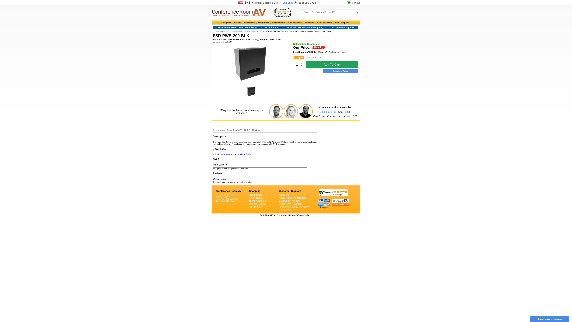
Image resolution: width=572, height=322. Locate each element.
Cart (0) (356, 2)
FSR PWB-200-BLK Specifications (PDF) (233, 154)
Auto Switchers (295, 22)
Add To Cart (332, 64)
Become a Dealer (271, 2)
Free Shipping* (301, 52)
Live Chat (288, 2)
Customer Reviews (289, 200)
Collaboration (278, 22)
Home (215, 31)
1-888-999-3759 (327, 112)
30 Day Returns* (318, 52)
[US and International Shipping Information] (244, 2)
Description (219, 130)
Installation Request (290, 203)
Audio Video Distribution (292, 197)
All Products (256, 206)
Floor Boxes (263, 22)
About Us (284, 194)
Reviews (256, 130)
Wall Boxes (251, 31)
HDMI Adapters (342, 22)
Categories (226, 22)
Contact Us (285, 209)
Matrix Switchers (324, 22)
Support (256, 2)
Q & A (247, 130)
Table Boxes (249, 22)
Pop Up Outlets (257, 203)
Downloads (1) (234, 130)
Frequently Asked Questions (294, 206)
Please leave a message (550, 319)
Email (348, 112)
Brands (237, 22)
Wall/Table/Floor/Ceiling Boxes (232, 31)
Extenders (309, 22)
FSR (260, 31)
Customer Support (290, 191)
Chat (340, 112)
